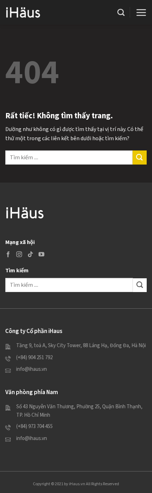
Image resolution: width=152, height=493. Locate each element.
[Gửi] (140, 157)
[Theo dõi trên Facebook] (8, 254)
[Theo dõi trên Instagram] (19, 254)
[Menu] (141, 12)
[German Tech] (23, 12)
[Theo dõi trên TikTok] (30, 254)
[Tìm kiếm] (120, 12)
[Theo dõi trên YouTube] (41, 254)
